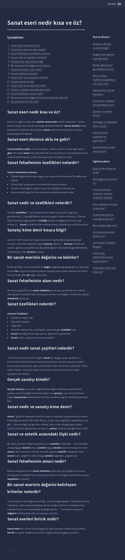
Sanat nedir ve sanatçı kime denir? (29, 85)
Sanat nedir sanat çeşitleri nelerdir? (29, 77)
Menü (112, 4)
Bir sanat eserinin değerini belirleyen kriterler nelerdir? (39, 97)
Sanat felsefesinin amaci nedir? (27, 93)
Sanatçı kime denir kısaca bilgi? (27, 61)
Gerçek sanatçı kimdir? (23, 81)
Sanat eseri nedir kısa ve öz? (25, 45)
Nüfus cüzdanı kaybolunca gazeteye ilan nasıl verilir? (104, 79)
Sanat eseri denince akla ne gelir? (28, 49)
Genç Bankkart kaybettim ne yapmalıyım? (100, 136)
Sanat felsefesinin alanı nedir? (26, 69)
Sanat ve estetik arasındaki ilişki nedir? (31, 89)
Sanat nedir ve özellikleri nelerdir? (29, 57)
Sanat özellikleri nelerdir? (24, 73)
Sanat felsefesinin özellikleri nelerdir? (30, 53)
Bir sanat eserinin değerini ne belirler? (30, 65)
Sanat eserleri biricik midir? (25, 101)
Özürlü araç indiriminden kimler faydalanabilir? (103, 257)
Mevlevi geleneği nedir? (105, 225)
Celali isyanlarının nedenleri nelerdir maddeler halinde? (103, 193)
